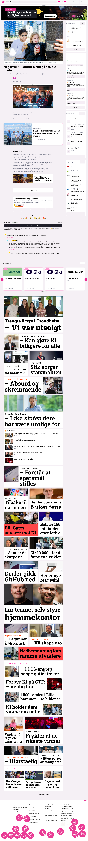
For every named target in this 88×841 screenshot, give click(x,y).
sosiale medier (34, 208)
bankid (15, 208)
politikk (48, 208)
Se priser (82, 23)
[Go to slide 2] (42, 291)
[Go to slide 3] (43, 291)
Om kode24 (31, 807)
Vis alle (75, 49)
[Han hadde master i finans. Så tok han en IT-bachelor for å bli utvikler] (18, 134)
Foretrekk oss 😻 (19, 205)
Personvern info (32, 816)
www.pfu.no (63, 820)
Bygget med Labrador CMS (44, 794)
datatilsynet (26, 208)
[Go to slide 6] (46, 291)
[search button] (13, 2)
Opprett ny (82, 113)
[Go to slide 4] (44, 291)
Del (34, 190)
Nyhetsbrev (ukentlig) (34, 813)
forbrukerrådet (17, 210)
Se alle (82, 263)
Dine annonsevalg (33, 822)
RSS (29, 804)
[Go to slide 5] (45, 291)
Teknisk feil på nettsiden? (34, 819)
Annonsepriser (32, 810)
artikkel (20, 208)
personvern (41, 208)
